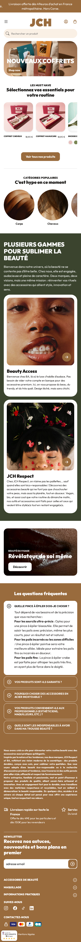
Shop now (14, 70)
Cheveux (52, 223)
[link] (66, 21)
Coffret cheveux (13, 136)
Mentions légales (26, 934)
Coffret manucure (46, 136)
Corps (19, 223)
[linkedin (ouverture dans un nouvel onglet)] (31, 908)
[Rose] (70, 142)
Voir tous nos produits (40, 156)
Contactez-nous (16, 917)
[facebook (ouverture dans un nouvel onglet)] (15, 908)
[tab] (40, 638)
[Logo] (40, 23)
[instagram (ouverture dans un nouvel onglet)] (6, 908)
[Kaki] (76, 142)
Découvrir (20, 567)
